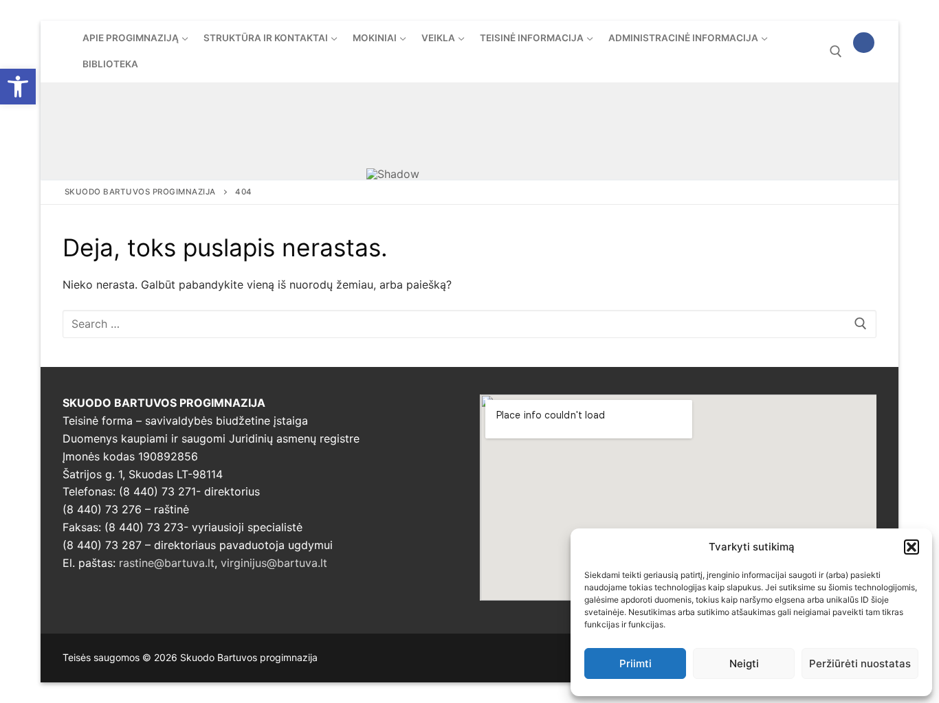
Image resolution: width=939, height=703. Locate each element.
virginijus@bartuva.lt (274, 563)
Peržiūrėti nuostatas (860, 663)
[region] (469, 130)
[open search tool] (836, 51)
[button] (18, 86)
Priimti (635, 663)
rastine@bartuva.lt (166, 563)
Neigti (744, 663)
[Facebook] (863, 43)
